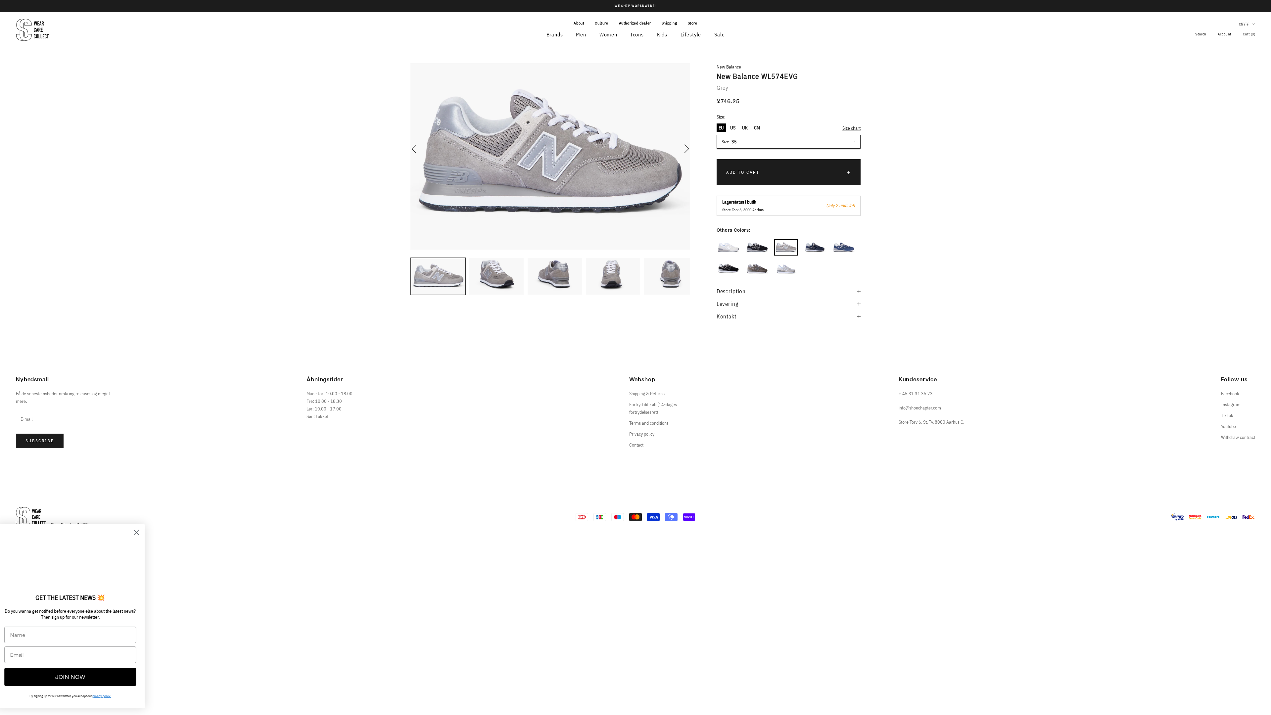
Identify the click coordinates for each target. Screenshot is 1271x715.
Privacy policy (641, 434)
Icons (637, 34)
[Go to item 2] (496, 276)
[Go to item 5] (671, 276)
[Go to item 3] (555, 276)
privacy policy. (112, 696)
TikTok (1227, 415)
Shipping (669, 23)
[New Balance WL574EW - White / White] (786, 269)
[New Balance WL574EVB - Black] (757, 247)
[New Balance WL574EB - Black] (728, 269)
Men (581, 34)
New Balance (729, 67)
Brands (554, 34)
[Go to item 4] (613, 276)
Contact (636, 445)
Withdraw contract (1238, 437)
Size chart (851, 128)
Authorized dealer (635, 23)
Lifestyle (691, 34)
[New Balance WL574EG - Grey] (757, 269)
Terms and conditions (649, 423)
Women (608, 34)
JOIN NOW (81, 677)
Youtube (1228, 426)
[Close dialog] (147, 532)
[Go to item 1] (438, 276)
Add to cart (743, 172)
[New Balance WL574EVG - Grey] (786, 247)
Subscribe (39, 441)
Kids (662, 34)
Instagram (1231, 404)
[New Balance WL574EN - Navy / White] (814, 247)
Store (692, 23)
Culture (601, 23)
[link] (81, 560)
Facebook (1230, 394)
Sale (719, 34)
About (579, 23)
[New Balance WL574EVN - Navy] (843, 247)
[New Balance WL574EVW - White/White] (728, 247)
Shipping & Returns (647, 394)
